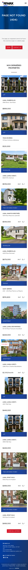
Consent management (21, 566)
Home (8, 47)
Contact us (17, 47)
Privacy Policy (5, 566)
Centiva (16, 568)
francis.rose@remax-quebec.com (14, 551)
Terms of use (12, 566)
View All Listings (14, 531)
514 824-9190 (8, 549)
